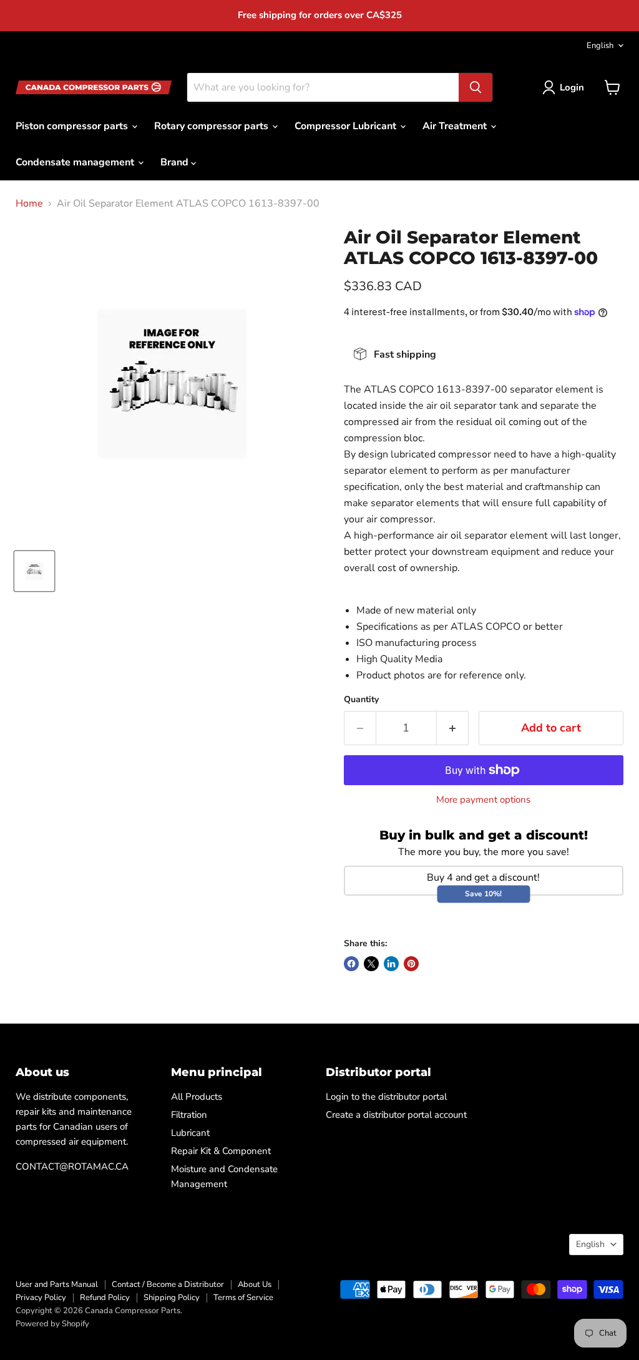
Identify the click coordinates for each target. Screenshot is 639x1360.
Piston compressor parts (73, 126)
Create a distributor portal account (396, 1114)
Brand (175, 162)
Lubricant (190, 1133)
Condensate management (76, 162)
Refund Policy (105, 1297)
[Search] (475, 87)
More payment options (483, 800)
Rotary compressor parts (212, 126)
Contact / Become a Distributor (168, 1284)
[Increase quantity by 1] (453, 728)
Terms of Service (243, 1297)
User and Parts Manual (57, 1284)
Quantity (361, 700)
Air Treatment (455, 126)
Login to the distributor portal (386, 1096)
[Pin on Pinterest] (411, 963)
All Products (196, 1096)
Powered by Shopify (52, 1323)
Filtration (189, 1114)
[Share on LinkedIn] (391, 963)
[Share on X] (371, 963)
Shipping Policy (172, 1297)
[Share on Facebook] (351, 963)
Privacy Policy (41, 1297)
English (600, 45)
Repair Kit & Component (221, 1151)
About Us (254, 1284)
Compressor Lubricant (347, 126)
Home (29, 203)
